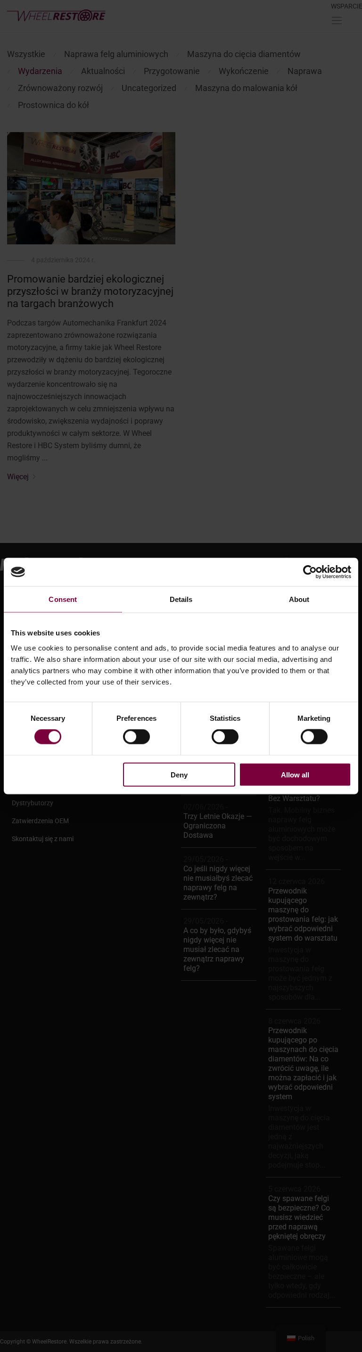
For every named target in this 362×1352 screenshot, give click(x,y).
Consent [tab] (63, 599)
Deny (179, 774)
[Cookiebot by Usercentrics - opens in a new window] (310, 572)
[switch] (136, 736)
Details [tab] (181, 599)
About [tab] (299, 599)
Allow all (295, 774)
